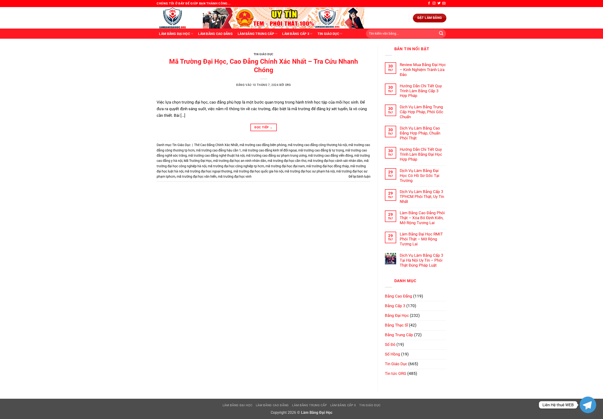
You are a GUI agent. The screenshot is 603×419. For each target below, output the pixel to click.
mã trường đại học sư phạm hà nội (310, 171)
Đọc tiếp (263, 127)
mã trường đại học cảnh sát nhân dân (335, 161)
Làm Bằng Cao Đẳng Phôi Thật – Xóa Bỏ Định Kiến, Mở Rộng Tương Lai (422, 217)
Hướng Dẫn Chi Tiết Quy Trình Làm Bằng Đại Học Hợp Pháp (421, 154)
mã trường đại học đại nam (285, 166)
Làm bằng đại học (174, 34)
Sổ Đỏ (390, 344)
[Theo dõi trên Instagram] (434, 3)
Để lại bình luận (360, 176)
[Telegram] (588, 405)
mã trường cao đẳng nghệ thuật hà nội (216, 155)
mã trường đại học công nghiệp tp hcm (236, 166)
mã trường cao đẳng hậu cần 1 (218, 150)
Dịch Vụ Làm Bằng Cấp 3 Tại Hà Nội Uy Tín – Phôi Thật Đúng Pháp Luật (421, 260)
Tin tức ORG (395, 373)
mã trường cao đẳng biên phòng (263, 145)
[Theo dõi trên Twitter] (438, 3)
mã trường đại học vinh (235, 176)
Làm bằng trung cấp (256, 34)
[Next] (360, 51)
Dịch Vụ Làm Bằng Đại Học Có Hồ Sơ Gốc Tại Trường (419, 175)
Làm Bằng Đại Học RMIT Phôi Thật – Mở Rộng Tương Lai (421, 239)
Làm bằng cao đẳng (215, 34)
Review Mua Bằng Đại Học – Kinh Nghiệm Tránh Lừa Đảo (423, 69)
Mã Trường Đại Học (198, 161)
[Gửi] (441, 33)
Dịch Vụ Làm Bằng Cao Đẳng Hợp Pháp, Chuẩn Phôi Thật (420, 133)
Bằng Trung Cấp (399, 334)
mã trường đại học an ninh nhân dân (239, 161)
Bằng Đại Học (397, 315)
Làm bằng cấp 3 (295, 34)
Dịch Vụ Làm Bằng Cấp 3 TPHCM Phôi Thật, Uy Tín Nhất (422, 196)
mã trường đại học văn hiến (196, 176)
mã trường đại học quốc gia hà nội (258, 171)
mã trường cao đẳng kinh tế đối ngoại (269, 150)
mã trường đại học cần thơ (287, 161)
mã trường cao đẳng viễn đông (330, 155)
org (288, 85)
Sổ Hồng (392, 354)
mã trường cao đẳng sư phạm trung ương (276, 155)
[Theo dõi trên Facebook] (429, 3)
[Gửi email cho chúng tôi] (443, 3)
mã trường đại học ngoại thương (208, 171)
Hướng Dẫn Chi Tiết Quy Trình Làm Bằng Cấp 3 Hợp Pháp (421, 91)
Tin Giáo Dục (328, 34)
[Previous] (167, 51)
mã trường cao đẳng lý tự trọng (321, 150)
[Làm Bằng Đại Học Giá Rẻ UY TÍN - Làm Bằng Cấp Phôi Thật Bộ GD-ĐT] (176, 18)
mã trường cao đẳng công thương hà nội (317, 145)
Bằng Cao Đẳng (398, 296)
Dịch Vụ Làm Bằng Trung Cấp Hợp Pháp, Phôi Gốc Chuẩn (421, 112)
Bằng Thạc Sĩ (396, 325)
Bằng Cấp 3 (395, 305)
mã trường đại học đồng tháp (327, 166)
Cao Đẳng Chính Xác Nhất (219, 145)
